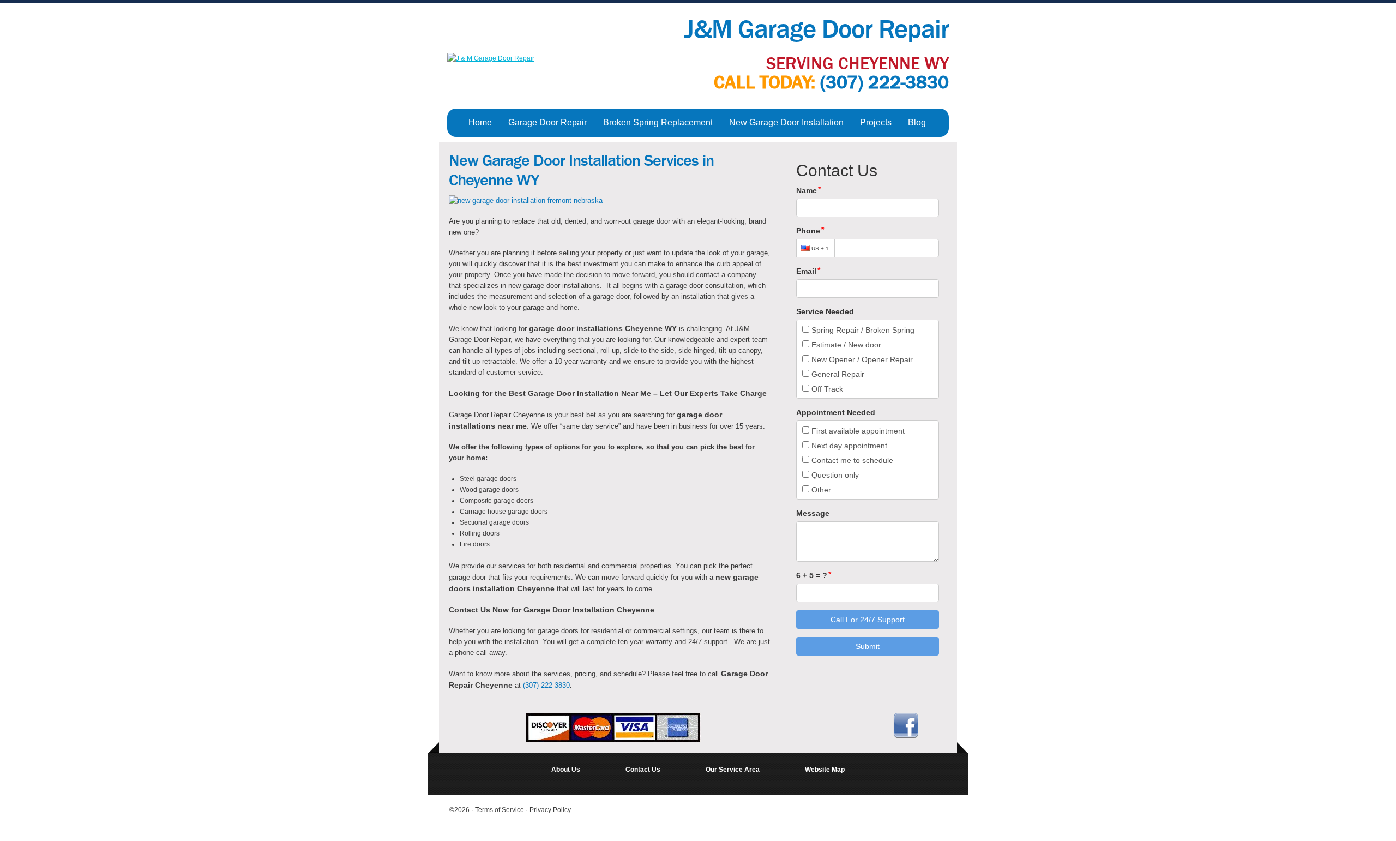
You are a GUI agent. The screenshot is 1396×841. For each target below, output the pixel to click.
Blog (917, 122)
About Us (565, 769)
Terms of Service (500, 810)
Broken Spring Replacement (658, 122)
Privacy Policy (550, 810)
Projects (876, 122)
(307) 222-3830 (884, 82)
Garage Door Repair (547, 122)
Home (480, 122)
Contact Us (642, 769)
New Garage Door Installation (786, 122)
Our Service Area (733, 769)
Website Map (825, 769)
